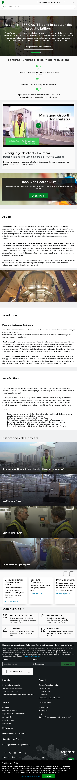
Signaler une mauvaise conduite (13, 714)
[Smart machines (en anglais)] (38, 554)
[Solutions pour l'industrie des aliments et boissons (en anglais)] (38, 458)
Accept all (48, 776)
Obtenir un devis (45, 691)
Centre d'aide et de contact (49, 685)
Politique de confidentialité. (31, 657)
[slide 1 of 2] (35, 52)
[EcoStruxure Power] (38, 522)
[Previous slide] (28, 52)
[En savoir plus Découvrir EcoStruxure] (38, 195)
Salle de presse (8, 720)
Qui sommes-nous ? (9, 711)
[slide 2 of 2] (40, 52)
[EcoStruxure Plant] (38, 490)
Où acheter (43, 695)
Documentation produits (11, 685)
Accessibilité (7, 717)
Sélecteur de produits (10, 691)
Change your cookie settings (30, 776)
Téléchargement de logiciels (12, 688)
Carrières (6, 707)
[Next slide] (44, 52)
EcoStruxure (43, 707)
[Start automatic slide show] (49, 52)
